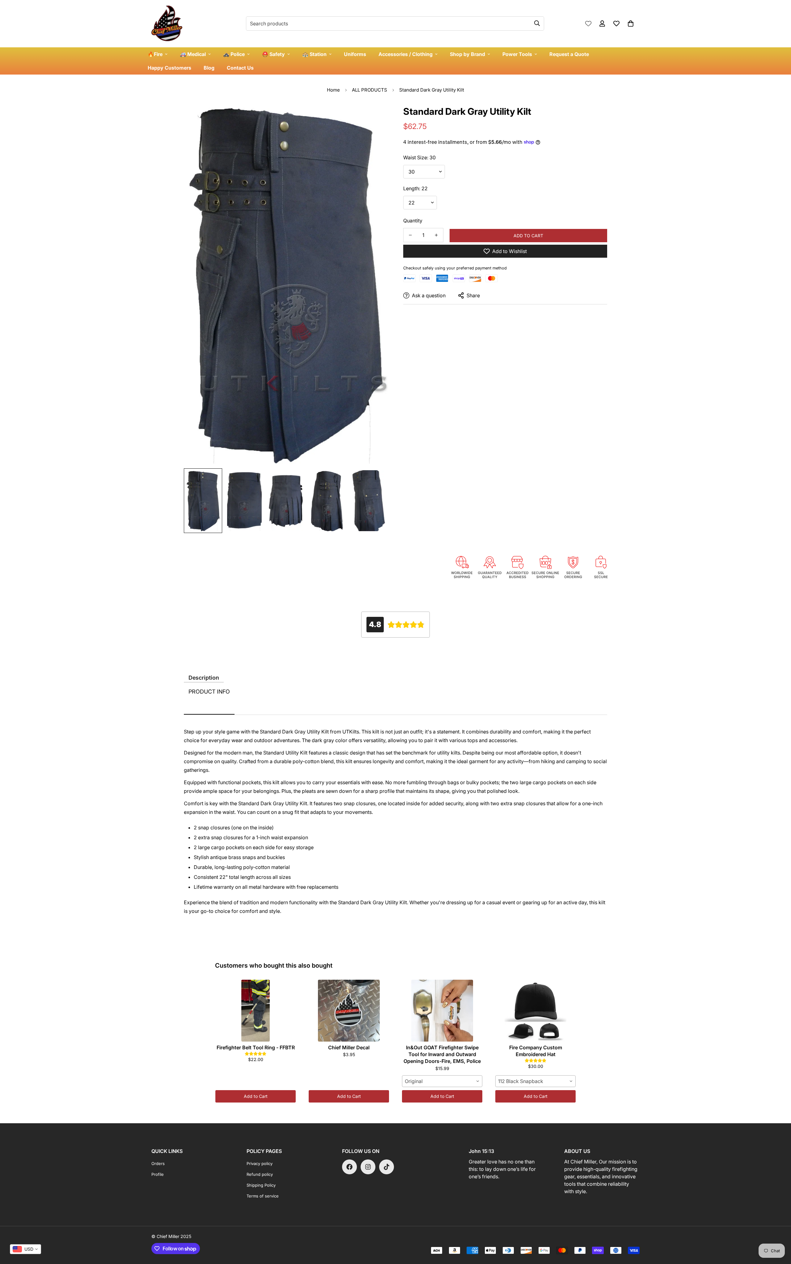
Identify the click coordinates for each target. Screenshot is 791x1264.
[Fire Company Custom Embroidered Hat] (535, 1011)
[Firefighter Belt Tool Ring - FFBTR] (255, 1011)
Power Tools (517, 54)
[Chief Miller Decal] (349, 1011)
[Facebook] (349, 1166)
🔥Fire (155, 54)
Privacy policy (260, 1163)
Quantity (412, 220)
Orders (158, 1163)
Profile (157, 1174)
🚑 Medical (193, 54)
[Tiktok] (386, 1166)
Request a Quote (569, 54)
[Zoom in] (375, 116)
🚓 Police (234, 54)
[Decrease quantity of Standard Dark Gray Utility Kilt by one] (410, 235)
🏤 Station (314, 54)
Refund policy (260, 1174)
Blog (209, 68)
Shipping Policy (261, 1185)
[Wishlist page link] (588, 23)
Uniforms (355, 54)
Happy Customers (169, 68)
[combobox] (442, 1081)
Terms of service (263, 1195)
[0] (631, 23)
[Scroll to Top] (779, 1230)
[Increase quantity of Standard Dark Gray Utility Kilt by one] (436, 235)
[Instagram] (368, 1166)
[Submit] (537, 23)
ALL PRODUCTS (369, 90)
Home (333, 90)
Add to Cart (256, 1096)
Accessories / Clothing (406, 54)
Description (203, 677)
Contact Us (240, 68)
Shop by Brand (467, 54)
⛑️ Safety (273, 54)
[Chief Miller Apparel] (166, 23)
